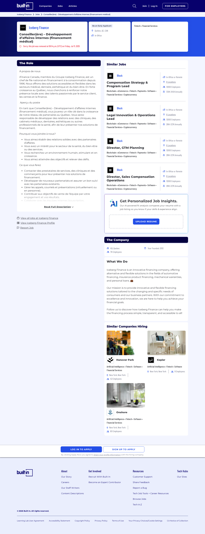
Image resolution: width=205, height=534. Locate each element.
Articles (73, 6)
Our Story (66, 476)
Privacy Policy (101, 521)
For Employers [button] (175, 6)
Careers (65, 482)
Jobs (60, 6)
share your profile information (107, 455)
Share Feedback (141, 482)
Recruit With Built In (99, 476)
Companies (45, 6)
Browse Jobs (139, 499)
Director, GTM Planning (125, 148)
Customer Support (142, 476)
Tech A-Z (137, 504)
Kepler (161, 359)
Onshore (121, 412)
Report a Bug (140, 488)
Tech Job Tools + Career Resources (151, 493)
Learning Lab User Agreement (30, 521)
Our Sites (182, 476)
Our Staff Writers (70, 488)
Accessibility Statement (59, 521)
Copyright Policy (82, 521)
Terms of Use (118, 521)
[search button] (134, 6)
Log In (154, 6)
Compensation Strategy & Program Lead (127, 84)
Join (144, 6)
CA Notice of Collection (177, 521)
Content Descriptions (72, 493)
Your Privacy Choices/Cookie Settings (145, 521)
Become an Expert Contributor (105, 482)
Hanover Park (125, 359)
